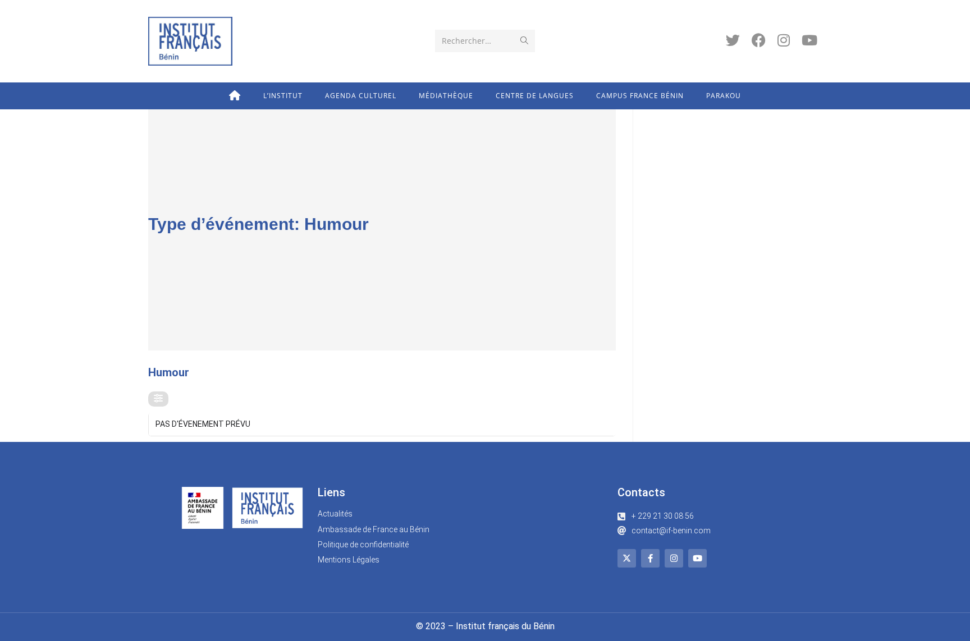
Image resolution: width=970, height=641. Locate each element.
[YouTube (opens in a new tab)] (809, 40)
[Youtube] (697, 558)
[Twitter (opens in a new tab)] (732, 40)
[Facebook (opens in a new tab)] (758, 40)
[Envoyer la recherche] (524, 41)
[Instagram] (674, 558)
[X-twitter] (626, 558)
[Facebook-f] (650, 558)
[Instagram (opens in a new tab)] (783, 40)
